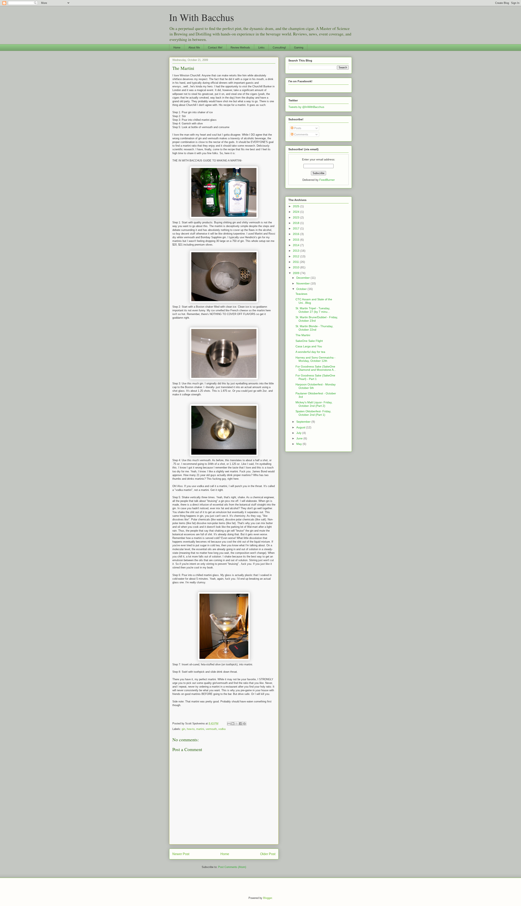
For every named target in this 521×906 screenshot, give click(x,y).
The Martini (183, 68)
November (303, 283)
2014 (296, 245)
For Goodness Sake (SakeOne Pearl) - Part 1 (315, 377)
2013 (296, 250)
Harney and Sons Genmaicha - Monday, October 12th (315, 359)
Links (261, 47)
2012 (296, 256)
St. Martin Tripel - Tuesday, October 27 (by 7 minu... (313, 310)
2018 (296, 223)
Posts (297, 128)
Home (176, 47)
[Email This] (229, 724)
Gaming (298, 47)
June (299, 438)
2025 (296, 206)
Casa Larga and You (309, 346)
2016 (296, 234)
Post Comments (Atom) (232, 867)
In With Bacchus (201, 17)
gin (183, 729)
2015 (296, 239)
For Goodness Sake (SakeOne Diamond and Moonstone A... (316, 368)
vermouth (211, 729)
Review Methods (240, 47)
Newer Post (180, 854)
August (301, 427)
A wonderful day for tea (310, 351)
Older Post (267, 854)
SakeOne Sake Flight (309, 340)
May (299, 443)
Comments (300, 134)
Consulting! (279, 47)
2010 (296, 267)
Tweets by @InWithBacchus (306, 107)
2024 (296, 211)
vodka (221, 729)
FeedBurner (327, 179)
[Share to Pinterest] (244, 724)
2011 (296, 261)
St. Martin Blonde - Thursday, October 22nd (314, 328)
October (302, 289)
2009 (296, 273)
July (299, 432)
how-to (191, 729)
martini (200, 729)
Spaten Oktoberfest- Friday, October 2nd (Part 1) (313, 413)
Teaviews (301, 293)
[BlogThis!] (233, 724)
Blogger (267, 897)
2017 (296, 228)
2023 (296, 217)
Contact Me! (215, 47)
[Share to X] (237, 724)
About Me (194, 47)
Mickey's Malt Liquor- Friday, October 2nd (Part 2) (314, 404)
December (303, 277)
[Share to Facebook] (241, 724)
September (303, 421)
